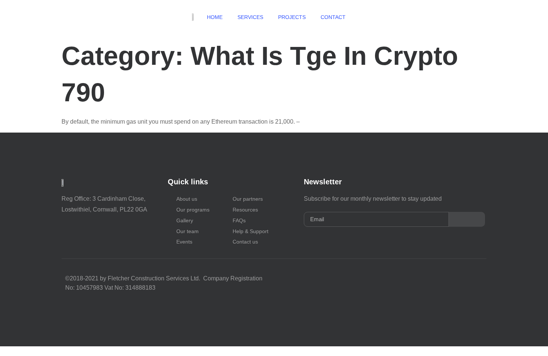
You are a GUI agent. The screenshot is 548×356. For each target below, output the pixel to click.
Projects (292, 17)
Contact (334, 17)
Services (250, 17)
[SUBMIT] (467, 219)
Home (215, 17)
